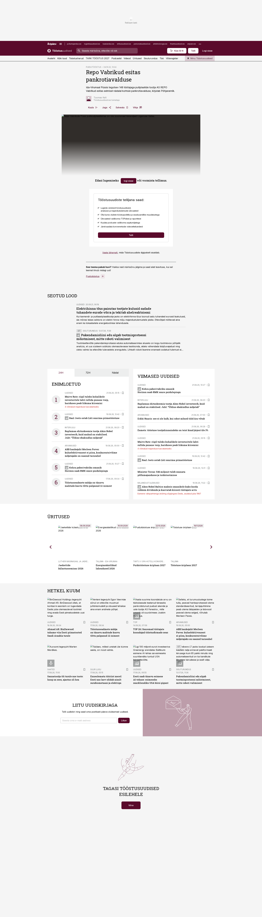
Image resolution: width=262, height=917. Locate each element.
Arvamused (70, 445)
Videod (127, 58)
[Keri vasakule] (50, 547)
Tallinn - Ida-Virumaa (106, 561)
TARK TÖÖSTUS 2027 (97, 58)
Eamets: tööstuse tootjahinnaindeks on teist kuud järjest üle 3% (173, 430)
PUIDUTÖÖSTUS (93, 67)
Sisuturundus (150, 58)
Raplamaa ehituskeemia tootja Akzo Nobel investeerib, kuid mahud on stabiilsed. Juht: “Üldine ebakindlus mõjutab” (89, 434)
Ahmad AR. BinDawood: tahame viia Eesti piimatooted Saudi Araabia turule (64, 632)
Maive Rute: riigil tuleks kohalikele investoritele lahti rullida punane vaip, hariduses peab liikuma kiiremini (87, 400)
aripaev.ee (191, 44)
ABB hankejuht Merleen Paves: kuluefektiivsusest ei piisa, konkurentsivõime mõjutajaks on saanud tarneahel (91, 452)
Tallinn (174, 561)
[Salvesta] (122, 393)
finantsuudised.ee (177, 44)
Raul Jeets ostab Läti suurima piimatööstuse (94, 418)
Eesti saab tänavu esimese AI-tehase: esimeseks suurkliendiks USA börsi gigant (150, 679)
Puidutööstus (92, 276)
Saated (51, 669)
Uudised (80, 304)
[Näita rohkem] (200, 44)
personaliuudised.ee (142, 44)
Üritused (137, 58)
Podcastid (116, 58)
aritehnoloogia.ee (160, 44)
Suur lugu (95, 669)
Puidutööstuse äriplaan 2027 (149, 565)
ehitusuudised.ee (124, 44)
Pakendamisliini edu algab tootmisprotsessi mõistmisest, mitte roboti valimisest (111, 337)
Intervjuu (70, 427)
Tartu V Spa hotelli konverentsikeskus (154, 561)
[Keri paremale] (211, 547)
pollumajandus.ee (74, 44)
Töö (162, 58)
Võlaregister (172, 58)
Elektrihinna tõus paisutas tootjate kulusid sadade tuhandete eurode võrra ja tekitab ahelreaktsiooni (113, 310)
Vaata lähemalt (109, 252)
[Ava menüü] (60, 44)
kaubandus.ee (108, 44)
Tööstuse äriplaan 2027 (184, 565)
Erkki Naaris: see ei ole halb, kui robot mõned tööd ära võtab (171, 418)
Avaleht (51, 58)
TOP (135, 622)
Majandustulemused (149, 483)
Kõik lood (62, 58)
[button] (88, 720)
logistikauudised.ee (92, 44)
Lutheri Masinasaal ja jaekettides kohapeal (81, 561)
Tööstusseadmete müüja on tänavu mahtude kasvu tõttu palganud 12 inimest (105, 632)
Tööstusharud (76, 58)
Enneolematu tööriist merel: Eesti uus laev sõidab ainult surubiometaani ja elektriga (106, 679)
